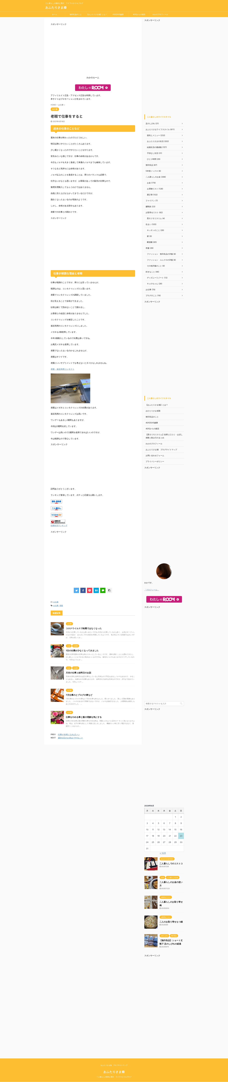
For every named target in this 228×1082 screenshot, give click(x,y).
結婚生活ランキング (59, 525)
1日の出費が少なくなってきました (82, 650)
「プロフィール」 (151, 590)
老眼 (61, 605)
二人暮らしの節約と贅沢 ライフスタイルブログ (114, 1077)
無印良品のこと (76, 14)
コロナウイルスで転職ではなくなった (84, 628)
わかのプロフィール (160, 14)
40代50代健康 (118, 14)
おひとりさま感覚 (153, 411)
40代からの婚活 (139, 14)
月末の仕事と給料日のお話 (78, 672)
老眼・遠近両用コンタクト (62, 369)
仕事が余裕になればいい (69, 734)
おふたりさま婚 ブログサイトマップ (161, 449)
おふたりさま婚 (55, 7)
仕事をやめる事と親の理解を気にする (84, 717)
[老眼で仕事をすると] (96, 590)
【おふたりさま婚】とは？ (97, 14)
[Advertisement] (93, 51)
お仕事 (55, 602)
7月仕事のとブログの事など (79, 695)
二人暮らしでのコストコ (171, 863)
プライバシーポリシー (155, 461)
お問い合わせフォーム (155, 455)
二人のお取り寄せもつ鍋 (171, 921)
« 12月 (163, 853)
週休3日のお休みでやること (70, 738)
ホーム (54, 14)
